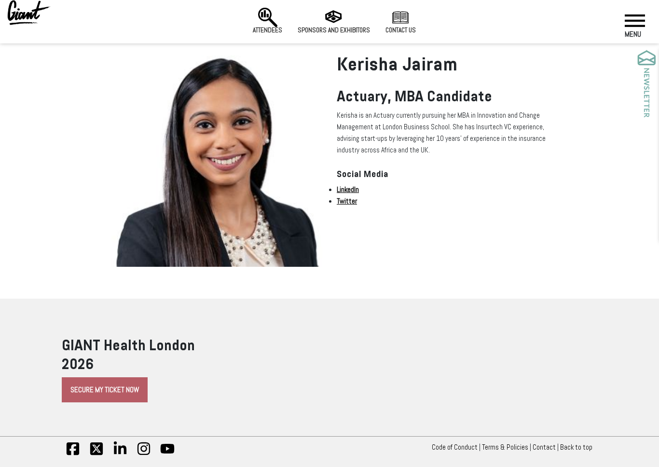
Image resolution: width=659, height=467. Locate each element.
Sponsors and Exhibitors (334, 30)
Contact (544, 447)
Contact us (400, 30)
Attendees (267, 30)
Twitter (347, 201)
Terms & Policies (505, 447)
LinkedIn (348, 189)
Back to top (576, 447)
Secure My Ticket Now (104, 389)
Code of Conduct (455, 447)
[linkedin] (120, 453)
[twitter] (96, 453)
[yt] (167, 453)
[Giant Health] (29, 12)
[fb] (73, 453)
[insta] (144, 453)
